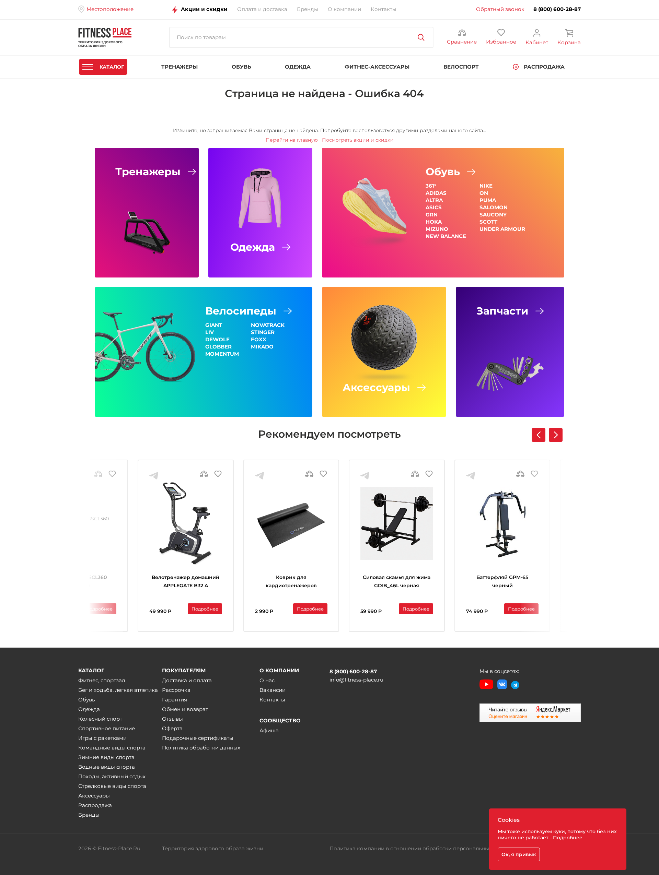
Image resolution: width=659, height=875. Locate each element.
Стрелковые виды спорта (112, 786)
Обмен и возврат (185, 709)
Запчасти (502, 311)
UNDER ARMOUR (502, 229)
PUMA (487, 200)
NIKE (486, 185)
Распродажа (95, 805)
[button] (556, 435)
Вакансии (272, 690)
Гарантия (174, 699)
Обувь (443, 172)
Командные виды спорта (112, 747)
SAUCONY (493, 214)
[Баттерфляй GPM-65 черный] (502, 523)
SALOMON (493, 207)
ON (483, 193)
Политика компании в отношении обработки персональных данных (421, 848)
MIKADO (262, 346)
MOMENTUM (222, 353)
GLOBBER (218, 346)
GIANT (213, 325)
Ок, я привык (518, 854)
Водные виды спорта (106, 767)
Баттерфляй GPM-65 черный (502, 581)
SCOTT (488, 221)
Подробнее (99, 609)
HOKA (434, 221)
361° (431, 185)
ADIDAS (436, 193)
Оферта (172, 728)
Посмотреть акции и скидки (358, 140)
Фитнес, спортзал (101, 680)
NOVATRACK (268, 325)
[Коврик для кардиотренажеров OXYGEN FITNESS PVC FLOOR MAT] (291, 523)
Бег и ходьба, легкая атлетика (118, 690)
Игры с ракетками (102, 738)
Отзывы (172, 719)
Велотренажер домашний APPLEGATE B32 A (185, 581)
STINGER (263, 332)
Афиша (269, 730)
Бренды (89, 815)
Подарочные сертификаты (197, 738)
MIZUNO (437, 229)
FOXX (258, 339)
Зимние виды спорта (106, 757)
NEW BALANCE (446, 236)
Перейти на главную (292, 140)
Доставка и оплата (187, 680)
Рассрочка (176, 690)
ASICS (434, 207)
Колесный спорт (100, 719)
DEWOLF (217, 339)
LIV (209, 332)
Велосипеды (240, 311)
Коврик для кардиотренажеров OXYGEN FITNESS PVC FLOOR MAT (291, 582)
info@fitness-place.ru (356, 679)
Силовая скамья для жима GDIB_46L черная (396, 581)
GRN (432, 214)
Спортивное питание (106, 728)
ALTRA (434, 200)
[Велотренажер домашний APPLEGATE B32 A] (185, 523)
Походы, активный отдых (112, 776)
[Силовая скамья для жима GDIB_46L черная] (396, 523)
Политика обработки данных (201, 747)
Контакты (272, 699)
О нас (267, 680)
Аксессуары (376, 387)
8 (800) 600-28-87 (557, 9)
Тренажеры (148, 172)
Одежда (252, 247)
